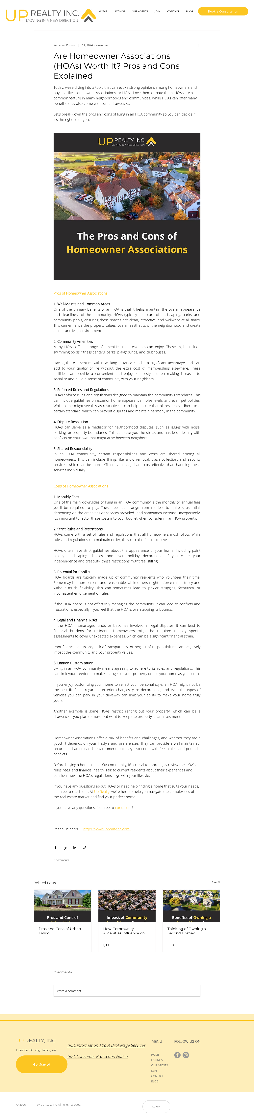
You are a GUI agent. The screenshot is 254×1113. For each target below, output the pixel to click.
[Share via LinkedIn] (75, 848)
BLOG (155, 1081)
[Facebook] (177, 1055)
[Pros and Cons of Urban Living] (62, 906)
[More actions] (198, 45)
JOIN (154, 1071)
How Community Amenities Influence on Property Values (124, 931)
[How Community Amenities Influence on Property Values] (127, 906)
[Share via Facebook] (55, 848)
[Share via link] (85, 848)
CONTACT (157, 1076)
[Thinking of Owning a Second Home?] (191, 906)
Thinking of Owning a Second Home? (186, 931)
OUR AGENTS (159, 1065)
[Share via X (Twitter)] (65, 848)
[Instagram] (186, 1055)
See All (216, 882)
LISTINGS (157, 1060)
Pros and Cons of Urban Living (60, 931)
